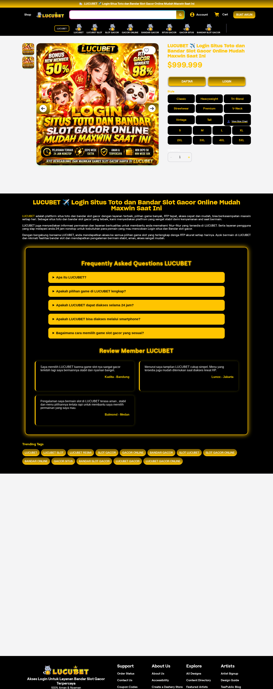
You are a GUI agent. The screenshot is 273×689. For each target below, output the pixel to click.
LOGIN (226, 81)
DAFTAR (187, 81)
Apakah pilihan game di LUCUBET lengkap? (91, 291)
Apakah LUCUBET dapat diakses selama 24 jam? (95, 305)
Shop (27, 14)
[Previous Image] (43, 108)
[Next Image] (152, 108)
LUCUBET (28, 216)
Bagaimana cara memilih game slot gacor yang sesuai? (100, 333)
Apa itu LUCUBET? (71, 277)
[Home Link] (50, 15)
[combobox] (122, 15)
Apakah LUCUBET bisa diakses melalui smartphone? (98, 319)
